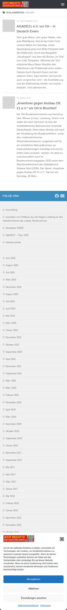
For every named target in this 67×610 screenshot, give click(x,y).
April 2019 (11, 409)
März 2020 (11, 388)
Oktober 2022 (12, 344)
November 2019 (13, 402)
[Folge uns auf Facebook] (57, 196)
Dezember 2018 (13, 424)
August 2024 (12, 294)
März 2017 (11, 481)
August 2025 (12, 265)
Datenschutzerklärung (28, 605)
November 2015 (13, 525)
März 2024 (11, 323)
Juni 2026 (10, 258)
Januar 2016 (12, 510)
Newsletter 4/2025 (15, 228)
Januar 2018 (12, 445)
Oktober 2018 (12, 431)
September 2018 (14, 438)
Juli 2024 (10, 301)
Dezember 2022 (13, 337)
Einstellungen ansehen (33, 597)
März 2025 (11, 279)
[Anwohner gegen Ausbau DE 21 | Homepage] (19, 4)
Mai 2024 (10, 316)
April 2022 (11, 359)
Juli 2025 (10, 272)
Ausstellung (11, 210)
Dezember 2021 (13, 366)
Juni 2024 (10, 308)
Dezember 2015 (13, 518)
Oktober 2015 (12, 532)
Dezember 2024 (13, 287)
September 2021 (14, 373)
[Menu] (62, 4)
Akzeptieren (33, 579)
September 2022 (14, 352)
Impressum (45, 605)
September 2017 (14, 460)
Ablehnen (33, 588)
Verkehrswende (13, 242)
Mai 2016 (10, 496)
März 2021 (11, 380)
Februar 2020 (12, 395)
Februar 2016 (12, 503)
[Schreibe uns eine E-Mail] (62, 196)
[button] (62, 539)
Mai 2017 (10, 467)
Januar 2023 (12, 330)
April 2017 (11, 474)
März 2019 (11, 417)
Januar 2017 (12, 489)
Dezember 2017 (13, 452)
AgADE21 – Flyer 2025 (17, 235)
